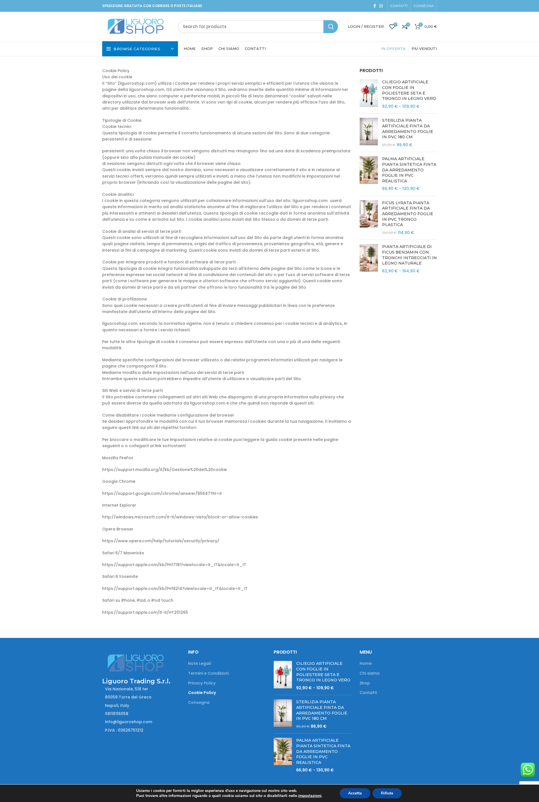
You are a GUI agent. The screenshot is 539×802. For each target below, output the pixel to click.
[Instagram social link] (381, 6)
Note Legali (199, 663)
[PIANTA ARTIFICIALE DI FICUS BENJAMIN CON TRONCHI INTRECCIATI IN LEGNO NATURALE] (369, 259)
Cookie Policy (202, 692)
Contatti (368, 692)
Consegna (198, 702)
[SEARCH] (330, 26)
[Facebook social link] (375, 6)
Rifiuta (387, 793)
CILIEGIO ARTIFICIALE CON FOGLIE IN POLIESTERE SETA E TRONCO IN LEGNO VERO (409, 90)
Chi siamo (370, 673)
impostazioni (309, 795)
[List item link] (141, 714)
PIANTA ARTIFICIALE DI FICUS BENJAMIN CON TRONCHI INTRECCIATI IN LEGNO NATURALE (409, 255)
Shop (365, 683)
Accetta (355, 793)
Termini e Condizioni (208, 673)
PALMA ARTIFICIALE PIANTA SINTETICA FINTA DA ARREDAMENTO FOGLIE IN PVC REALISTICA (409, 169)
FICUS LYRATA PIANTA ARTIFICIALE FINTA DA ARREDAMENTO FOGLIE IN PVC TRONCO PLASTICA (407, 213)
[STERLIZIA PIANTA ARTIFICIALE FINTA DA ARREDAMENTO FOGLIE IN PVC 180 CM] (369, 133)
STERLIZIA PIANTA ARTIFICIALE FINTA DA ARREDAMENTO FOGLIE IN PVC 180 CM (407, 128)
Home (366, 663)
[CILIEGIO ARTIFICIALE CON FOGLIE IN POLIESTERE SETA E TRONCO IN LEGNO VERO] (369, 94)
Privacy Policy (202, 683)
